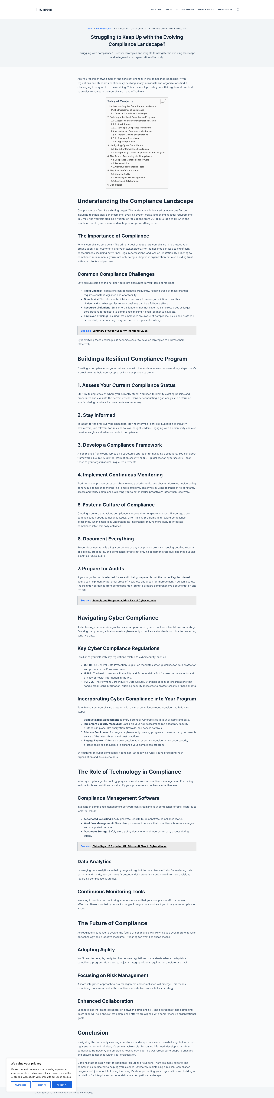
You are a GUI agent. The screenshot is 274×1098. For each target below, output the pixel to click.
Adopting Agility (122, 174)
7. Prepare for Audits (125, 141)
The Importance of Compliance (129, 110)
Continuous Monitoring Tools (129, 166)
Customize (20, 1084)
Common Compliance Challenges (131, 113)
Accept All (62, 1084)
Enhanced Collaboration (127, 181)
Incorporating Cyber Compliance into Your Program (140, 152)
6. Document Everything (127, 138)
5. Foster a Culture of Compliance (131, 134)
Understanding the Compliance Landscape (132, 106)
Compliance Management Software (132, 159)
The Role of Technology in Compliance (131, 156)
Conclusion (116, 184)
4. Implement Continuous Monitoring (133, 131)
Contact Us (171, 9)
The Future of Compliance (124, 170)
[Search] (238, 9)
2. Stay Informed (123, 124)
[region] (41, 1075)
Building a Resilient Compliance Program (132, 117)
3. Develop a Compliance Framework (133, 127)
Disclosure (188, 9)
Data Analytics (122, 163)
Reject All (41, 1084)
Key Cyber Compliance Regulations (131, 149)
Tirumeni (43, 9)
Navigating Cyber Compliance (126, 145)
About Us (156, 9)
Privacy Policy (206, 9)
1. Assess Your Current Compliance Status (135, 120)
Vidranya (88, 1092)
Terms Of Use (225, 9)
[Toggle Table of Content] (161, 101)
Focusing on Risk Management (130, 177)
